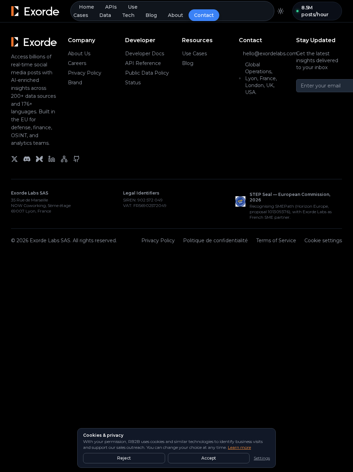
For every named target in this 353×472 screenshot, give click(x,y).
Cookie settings (323, 240)
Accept (208, 458)
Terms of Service (276, 240)
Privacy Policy (84, 73)
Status (133, 82)
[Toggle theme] (280, 11)
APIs (111, 7)
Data (105, 15)
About (175, 15)
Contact (204, 15)
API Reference (143, 63)
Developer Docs (144, 53)
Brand (75, 82)
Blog (151, 15)
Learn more (239, 447)
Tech (128, 15)
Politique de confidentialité (215, 240)
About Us (79, 53)
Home (86, 7)
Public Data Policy (147, 73)
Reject (124, 458)
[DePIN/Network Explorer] (64, 158)
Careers (77, 63)
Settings (262, 458)
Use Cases (194, 53)
